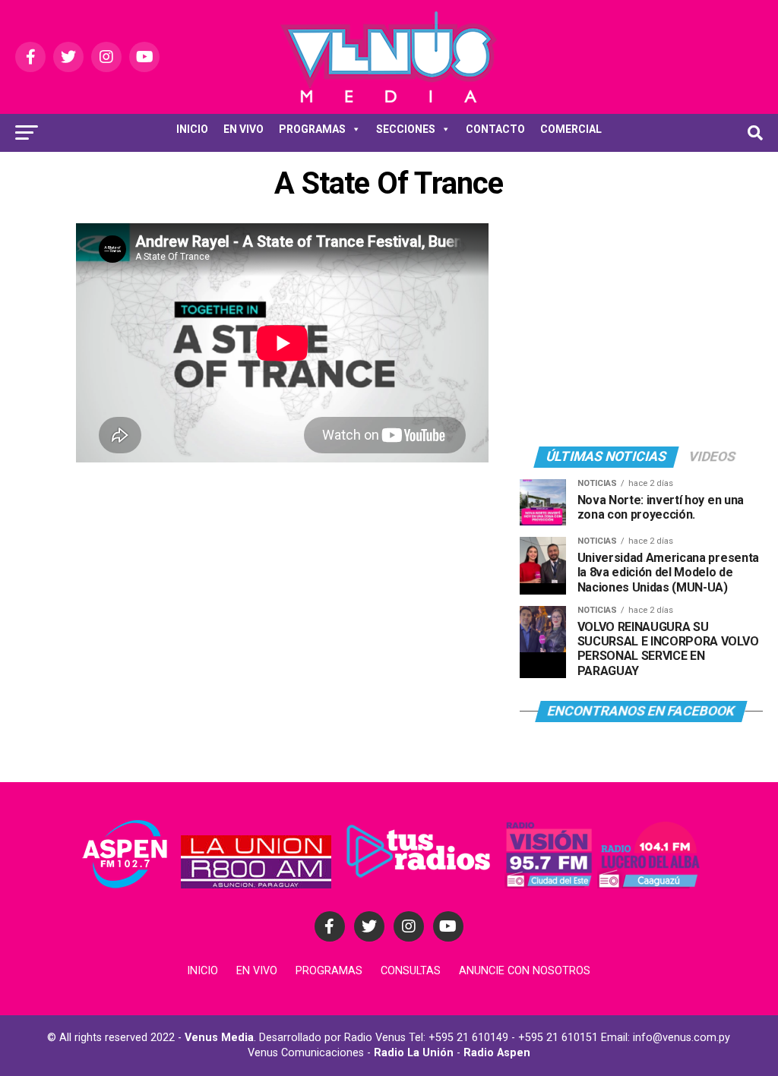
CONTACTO (495, 129)
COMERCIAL (571, 129)
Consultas (411, 970)
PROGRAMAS (312, 129)
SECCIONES (405, 129)
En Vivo (256, 970)
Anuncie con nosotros (524, 970)
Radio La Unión (414, 1052)
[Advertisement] (641, 329)
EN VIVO (243, 129)
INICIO (192, 129)
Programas (329, 970)
